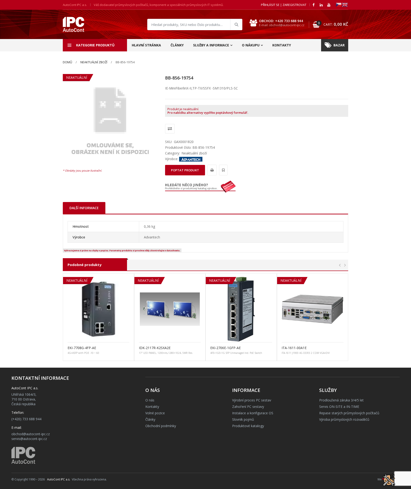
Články (177, 45)
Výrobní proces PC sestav (251, 400)
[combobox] (194, 24)
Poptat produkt (185, 170)
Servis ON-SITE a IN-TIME (339, 406)
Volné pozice (155, 413)
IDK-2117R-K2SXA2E (155, 348)
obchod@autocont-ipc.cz (30, 434)
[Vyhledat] (236, 24)
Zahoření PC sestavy (248, 406)
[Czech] (339, 4)
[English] (345, 4)
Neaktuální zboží (93, 62)
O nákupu (250, 45)
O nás (149, 400)
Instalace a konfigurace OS (252, 413)
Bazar (339, 45)
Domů (67, 62)
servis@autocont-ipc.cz (29, 438)
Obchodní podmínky (160, 426)
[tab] (84, 208)
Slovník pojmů (243, 419)
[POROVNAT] (170, 128)
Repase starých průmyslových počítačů (349, 413)
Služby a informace (211, 45)
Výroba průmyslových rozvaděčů (344, 419)
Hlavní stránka (146, 45)
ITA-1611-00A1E (294, 348)
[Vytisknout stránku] (211, 170)
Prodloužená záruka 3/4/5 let (341, 400)
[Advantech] (190, 159)
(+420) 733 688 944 (26, 419)
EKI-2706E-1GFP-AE (225, 348)
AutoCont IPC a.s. (58, 479)
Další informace (84, 208)
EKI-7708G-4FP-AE (82, 348)
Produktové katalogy (248, 426)
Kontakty (281, 45)
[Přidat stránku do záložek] (223, 170)
